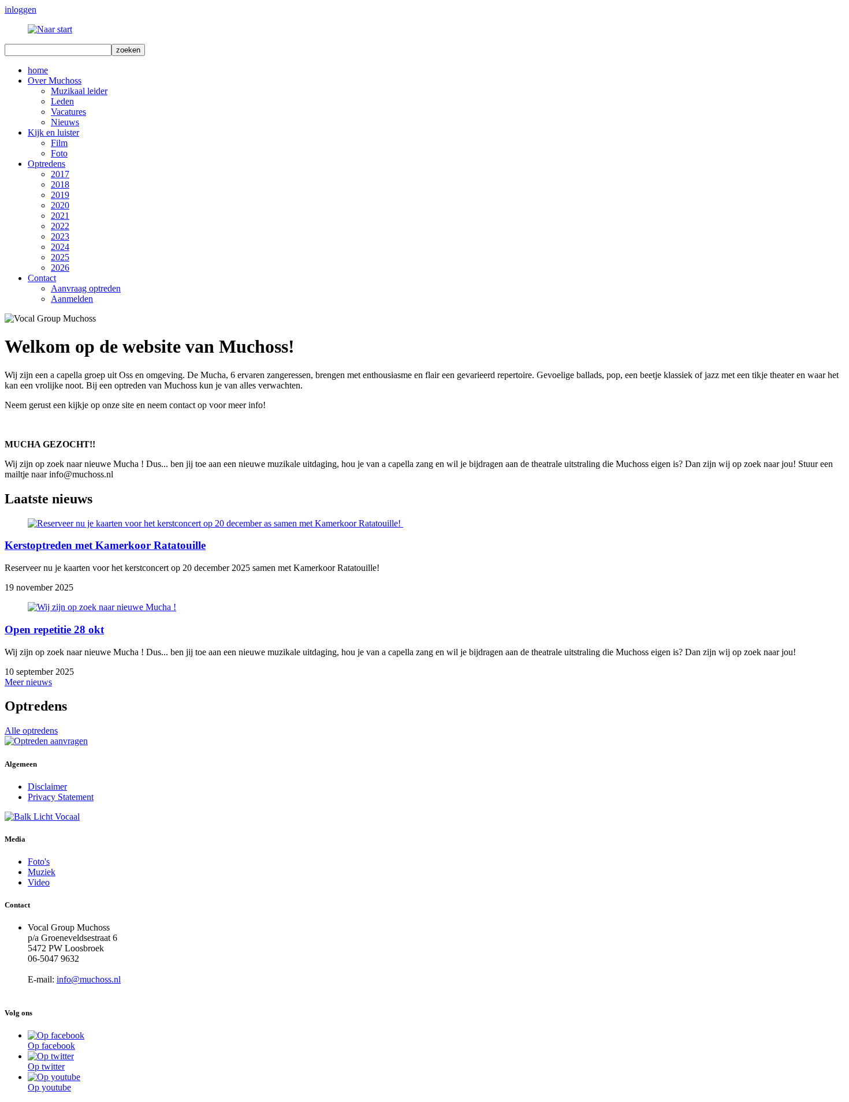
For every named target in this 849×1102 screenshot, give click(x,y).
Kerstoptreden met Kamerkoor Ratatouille (105, 545)
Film (59, 143)
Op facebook (51, 1046)
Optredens (46, 164)
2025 (60, 257)
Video (39, 882)
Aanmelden (72, 299)
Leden (62, 101)
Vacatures (68, 112)
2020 (60, 205)
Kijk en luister (53, 132)
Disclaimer (47, 786)
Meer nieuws (28, 682)
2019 (60, 195)
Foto (59, 153)
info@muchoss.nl (89, 979)
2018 (60, 184)
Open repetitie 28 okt (54, 629)
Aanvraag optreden (86, 288)
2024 (60, 247)
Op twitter (46, 1066)
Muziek (41, 872)
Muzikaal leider (79, 91)
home (38, 70)
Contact (42, 278)
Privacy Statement (61, 797)
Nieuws (65, 122)
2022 (60, 226)
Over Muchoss (54, 80)
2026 (60, 267)
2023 (60, 236)
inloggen (20, 9)
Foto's (39, 861)
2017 (60, 174)
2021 (60, 216)
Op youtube (49, 1087)
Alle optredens (31, 730)
